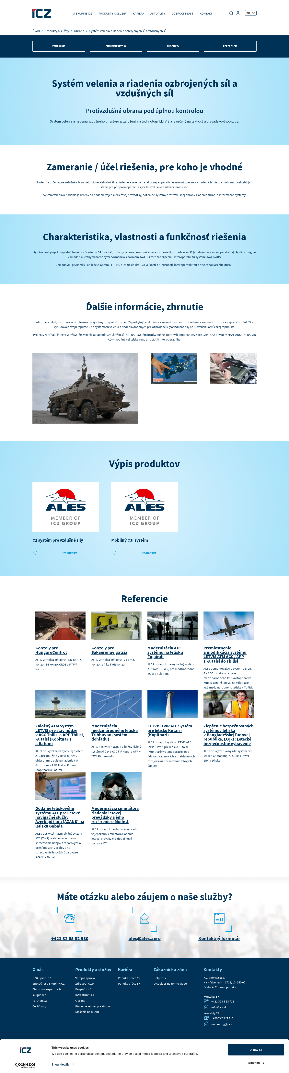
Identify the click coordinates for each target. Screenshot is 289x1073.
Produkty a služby (112, 13)
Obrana (80, 1001)
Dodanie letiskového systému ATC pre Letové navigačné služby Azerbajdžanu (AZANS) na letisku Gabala (59, 817)
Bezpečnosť (83, 989)
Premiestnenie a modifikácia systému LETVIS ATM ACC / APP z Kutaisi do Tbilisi (225, 654)
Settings (254, 1062)
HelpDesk (160, 978)
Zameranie (58, 46)
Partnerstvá (40, 1001)
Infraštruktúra (84, 995)
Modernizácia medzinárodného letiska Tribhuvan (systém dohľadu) (114, 732)
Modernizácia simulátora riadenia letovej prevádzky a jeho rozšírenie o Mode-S (115, 815)
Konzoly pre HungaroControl (51, 650)
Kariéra (138, 13)
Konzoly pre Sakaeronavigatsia (109, 650)
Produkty (173, 46)
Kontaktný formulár (219, 938)
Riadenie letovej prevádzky (92, 1006)
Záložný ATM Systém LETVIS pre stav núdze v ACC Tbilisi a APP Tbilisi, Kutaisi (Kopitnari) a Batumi (59, 734)
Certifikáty (39, 1006)
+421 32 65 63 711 (222, 1001)
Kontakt (206, 13)
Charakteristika (116, 46)
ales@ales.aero (145, 938)
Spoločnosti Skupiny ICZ (48, 983)
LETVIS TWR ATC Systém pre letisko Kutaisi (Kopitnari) (169, 730)
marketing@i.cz (221, 1024)
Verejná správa (85, 978)
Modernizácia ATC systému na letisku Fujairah (165, 652)
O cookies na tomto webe (170, 983)
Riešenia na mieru (87, 1012)
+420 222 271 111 (222, 1018)
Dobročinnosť (182, 13)
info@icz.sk (219, 1007)
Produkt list (69, 553)
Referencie (230, 46)
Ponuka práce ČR (129, 978)
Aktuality (157, 13)
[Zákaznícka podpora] (238, 14)
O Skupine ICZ (82, 13)
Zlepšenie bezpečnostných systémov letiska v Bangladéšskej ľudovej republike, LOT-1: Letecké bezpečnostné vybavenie (228, 734)
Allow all (256, 1049)
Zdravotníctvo (84, 983)
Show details (60, 1064)
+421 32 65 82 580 (69, 938)
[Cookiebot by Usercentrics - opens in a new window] (25, 1065)
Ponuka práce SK (129, 983)
